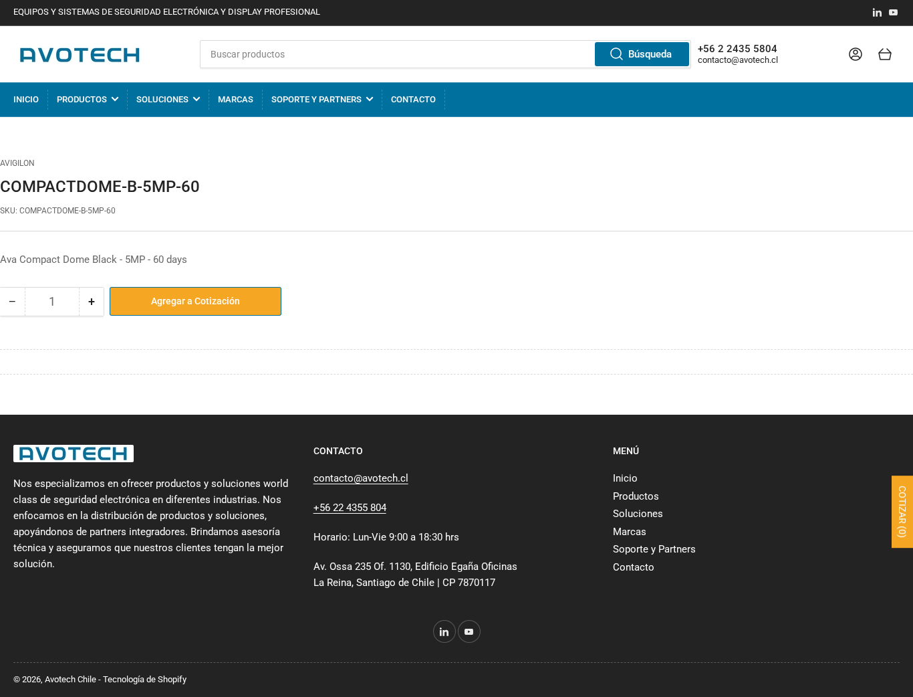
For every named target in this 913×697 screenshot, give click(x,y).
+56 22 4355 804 (349, 508)
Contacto (413, 99)
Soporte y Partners (316, 99)
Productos (82, 99)
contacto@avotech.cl (738, 60)
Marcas (235, 99)
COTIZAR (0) (902, 512)
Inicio (26, 99)
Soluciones (162, 99)
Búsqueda (650, 54)
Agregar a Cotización (195, 301)
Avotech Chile (70, 679)
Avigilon (17, 163)
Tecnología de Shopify (144, 679)
